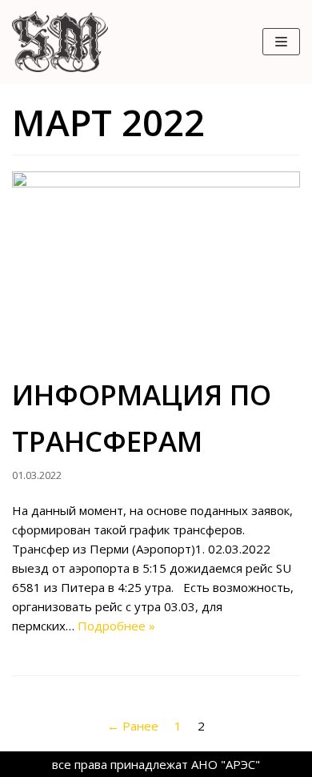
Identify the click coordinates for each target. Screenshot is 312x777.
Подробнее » (116, 626)
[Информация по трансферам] (156, 267)
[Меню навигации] (281, 41)
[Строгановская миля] (60, 41)
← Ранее (132, 726)
